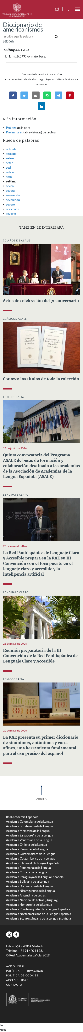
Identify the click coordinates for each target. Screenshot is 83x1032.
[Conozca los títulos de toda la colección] (41, 347)
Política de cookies (22, 975)
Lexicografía (13, 397)
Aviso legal (15, 966)
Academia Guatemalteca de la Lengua (30, 854)
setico (10, 172)
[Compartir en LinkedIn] (41, 106)
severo (10, 204)
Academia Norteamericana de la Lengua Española (38, 913)
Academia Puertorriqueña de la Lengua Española (38, 909)
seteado (11, 153)
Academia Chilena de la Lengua (26, 844)
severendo (13, 199)
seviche (11, 213)
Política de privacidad (24, 971)
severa (10, 190)
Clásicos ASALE (15, 318)
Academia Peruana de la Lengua (27, 849)
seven (10, 186)
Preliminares (14, 132)
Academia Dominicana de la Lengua (29, 886)
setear (10, 158)
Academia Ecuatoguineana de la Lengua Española (38, 918)
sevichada (12, 209)
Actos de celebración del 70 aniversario (41, 301)
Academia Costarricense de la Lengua (30, 858)
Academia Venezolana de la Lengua (29, 840)
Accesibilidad (17, 980)
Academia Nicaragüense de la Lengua (30, 890)
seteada (11, 149)
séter (9, 163)
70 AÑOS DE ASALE (16, 240)
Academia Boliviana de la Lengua (27, 881)
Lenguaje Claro (16, 494)
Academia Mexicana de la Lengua (28, 830)
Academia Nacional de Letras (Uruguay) (32, 900)
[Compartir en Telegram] (58, 95)
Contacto (14, 984)
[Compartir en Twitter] (24, 95)
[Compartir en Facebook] (13, 95)
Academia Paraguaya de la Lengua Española (35, 877)
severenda (13, 195)
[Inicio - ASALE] (17, 9)
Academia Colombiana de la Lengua (29, 821)
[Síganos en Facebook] (16, 934)
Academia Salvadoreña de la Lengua (29, 835)
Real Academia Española (22, 817)
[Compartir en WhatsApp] (47, 95)
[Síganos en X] (9, 934)
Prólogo (11, 127)
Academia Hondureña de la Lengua (29, 904)
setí (8, 167)
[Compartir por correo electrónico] (36, 95)
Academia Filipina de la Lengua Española (32, 863)
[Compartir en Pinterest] (70, 95)
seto (9, 176)
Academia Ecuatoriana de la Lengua (29, 826)
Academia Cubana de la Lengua (26, 872)
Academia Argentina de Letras (26, 895)
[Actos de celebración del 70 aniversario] (41, 269)
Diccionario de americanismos (23, 27)
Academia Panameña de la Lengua (28, 867)
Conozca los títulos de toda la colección (41, 379)
